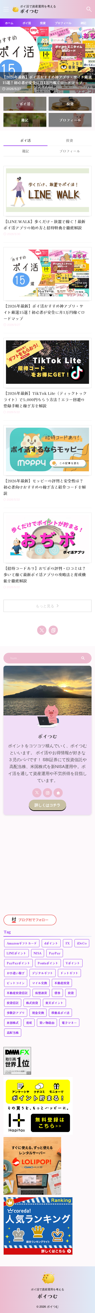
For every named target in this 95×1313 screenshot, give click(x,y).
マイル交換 (39, 983)
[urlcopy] (53, 630)
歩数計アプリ (16, 1012)
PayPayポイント (18, 963)
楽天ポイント (54, 1003)
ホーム (9, 23)
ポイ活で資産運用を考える (47, 1289)
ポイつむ (29, 11)
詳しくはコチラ (47, 805)
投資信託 (13, 1003)
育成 (29, 1022)
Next (90, 56)
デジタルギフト (42, 973)
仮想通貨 (41, 993)
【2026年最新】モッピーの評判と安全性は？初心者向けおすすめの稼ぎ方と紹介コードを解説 (44, 487)
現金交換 (38, 1012)
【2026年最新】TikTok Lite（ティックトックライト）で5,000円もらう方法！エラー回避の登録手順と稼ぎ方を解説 (45, 399)
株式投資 (32, 1003)
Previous (4, 56)
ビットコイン (16, 983)
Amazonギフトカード (22, 943)
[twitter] (41, 630)
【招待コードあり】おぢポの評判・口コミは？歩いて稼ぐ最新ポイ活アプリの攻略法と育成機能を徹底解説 (44, 574)
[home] (58, 792)
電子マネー (69, 1022)
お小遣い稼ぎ (16, 973)
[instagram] (47, 792)
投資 (43, 23)
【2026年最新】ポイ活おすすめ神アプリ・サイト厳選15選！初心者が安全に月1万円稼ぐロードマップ (44, 312)
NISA (38, 953)
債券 (57, 993)
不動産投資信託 (17, 993)
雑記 (83, 23)
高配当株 (13, 1032)
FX (67, 943)
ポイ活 (27, 23)
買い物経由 (46, 1022)
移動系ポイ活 (60, 1012)
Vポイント (73, 963)
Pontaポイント (48, 963)
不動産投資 (61, 983)
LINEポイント (16, 953)
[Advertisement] (47, 864)
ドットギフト (69, 973)
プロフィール (63, 23)
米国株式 (13, 1022)
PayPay (54, 953)
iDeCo (82, 943)
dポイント (51, 943)
